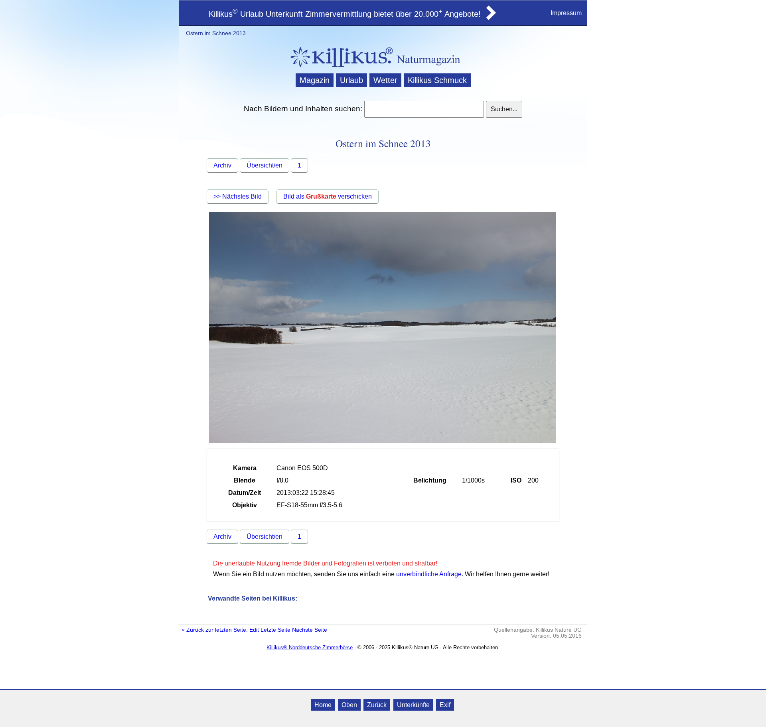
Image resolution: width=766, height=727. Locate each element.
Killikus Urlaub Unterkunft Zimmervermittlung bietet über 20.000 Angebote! (345, 14)
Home (323, 704)
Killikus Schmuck (437, 80)
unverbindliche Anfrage (429, 574)
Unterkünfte (413, 704)
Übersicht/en (264, 165)
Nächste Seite (309, 630)
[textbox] (424, 109)
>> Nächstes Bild (237, 196)
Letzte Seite (275, 630)
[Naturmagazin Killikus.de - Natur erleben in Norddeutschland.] (339, 68)
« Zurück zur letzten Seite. (215, 630)
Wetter (385, 80)
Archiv (222, 165)
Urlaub (351, 80)
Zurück (377, 704)
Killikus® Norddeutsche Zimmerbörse (310, 647)
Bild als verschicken (327, 196)
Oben (349, 704)
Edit (254, 630)
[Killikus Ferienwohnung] (490, 17)
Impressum (566, 13)
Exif (445, 704)
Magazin (315, 80)
